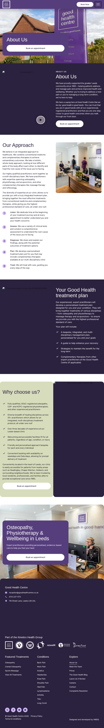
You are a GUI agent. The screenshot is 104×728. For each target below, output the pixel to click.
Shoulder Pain (43, 683)
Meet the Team (75, 666)
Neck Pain (41, 666)
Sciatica (40, 671)
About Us (73, 662)
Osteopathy (10, 662)
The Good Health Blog (78, 675)
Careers (72, 683)
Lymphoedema (43, 691)
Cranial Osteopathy (13, 666)
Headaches (42, 675)
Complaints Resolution (78, 691)
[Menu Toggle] (98, 4)
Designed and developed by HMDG (84, 719)
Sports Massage (12, 671)
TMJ (39, 699)
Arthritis (40, 695)
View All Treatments (13, 675)
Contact (72, 687)
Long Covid (42, 703)
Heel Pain (41, 687)
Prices (71, 671)
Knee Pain (41, 679)
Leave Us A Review (77, 679)
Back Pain (41, 662)
